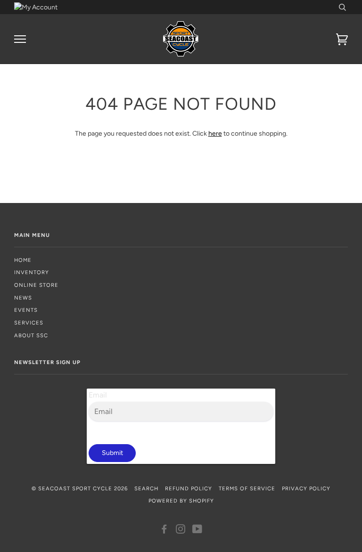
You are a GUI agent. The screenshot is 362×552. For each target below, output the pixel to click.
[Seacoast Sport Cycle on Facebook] (164, 531)
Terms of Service (247, 488)
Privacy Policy (306, 488)
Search (146, 488)
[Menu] (20, 39)
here (215, 134)
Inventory (31, 272)
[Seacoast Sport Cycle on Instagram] (181, 531)
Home (23, 260)
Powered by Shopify (181, 500)
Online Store (36, 285)
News (23, 297)
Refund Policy (188, 488)
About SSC (31, 335)
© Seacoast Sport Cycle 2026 (80, 488)
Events (26, 310)
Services (28, 322)
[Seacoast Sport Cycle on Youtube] (197, 531)
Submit (112, 453)
